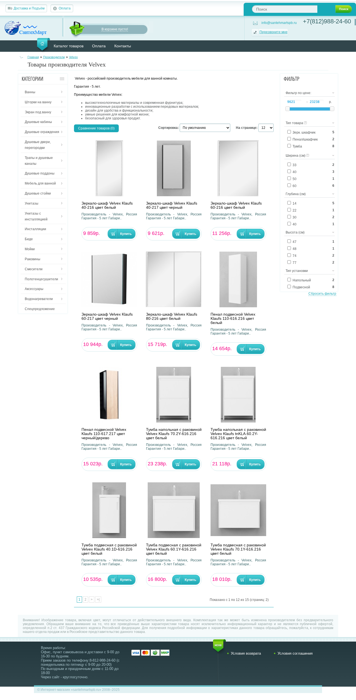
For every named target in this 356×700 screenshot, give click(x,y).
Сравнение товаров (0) (96, 128)
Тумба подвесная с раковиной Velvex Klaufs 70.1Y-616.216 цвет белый (238, 549)
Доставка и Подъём (29, 8)
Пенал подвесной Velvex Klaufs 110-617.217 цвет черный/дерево (103, 434)
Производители (54, 57)
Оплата (65, 8)
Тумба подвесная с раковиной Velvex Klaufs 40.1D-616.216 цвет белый (109, 549)
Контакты (122, 46)
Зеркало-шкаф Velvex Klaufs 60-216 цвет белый (236, 205)
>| (98, 599)
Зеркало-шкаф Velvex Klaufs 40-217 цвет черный (171, 205)
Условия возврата (246, 653)
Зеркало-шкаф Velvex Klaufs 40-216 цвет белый (107, 205)
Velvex (73, 57)
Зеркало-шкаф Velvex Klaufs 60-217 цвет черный (107, 316)
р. (330, 102)
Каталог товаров (68, 46)
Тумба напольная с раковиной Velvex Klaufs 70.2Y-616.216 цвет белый (174, 434)
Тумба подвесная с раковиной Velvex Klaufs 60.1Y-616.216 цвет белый (173, 549)
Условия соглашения (295, 653)
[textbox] (284, 9)
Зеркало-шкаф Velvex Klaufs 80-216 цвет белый (171, 316)
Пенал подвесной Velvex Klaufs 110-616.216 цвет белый (233, 318)
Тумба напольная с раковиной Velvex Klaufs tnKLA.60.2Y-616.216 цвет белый (238, 434)
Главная (33, 57)
